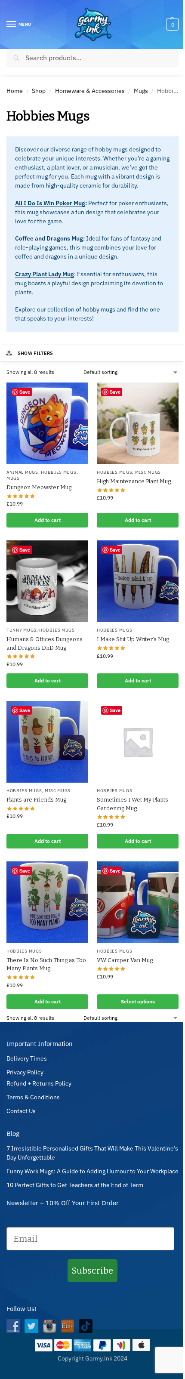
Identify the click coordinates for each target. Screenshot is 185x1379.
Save (24, 392)
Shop (39, 91)
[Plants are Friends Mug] (47, 742)
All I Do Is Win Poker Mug (50, 203)
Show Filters (35, 353)
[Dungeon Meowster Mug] (47, 423)
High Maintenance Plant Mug (134, 481)
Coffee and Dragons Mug (49, 238)
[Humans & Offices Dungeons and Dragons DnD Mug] (47, 581)
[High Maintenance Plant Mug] (138, 423)
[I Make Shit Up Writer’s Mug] (138, 581)
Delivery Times (26, 1058)
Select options (138, 1001)
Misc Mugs (148, 472)
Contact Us (21, 1111)
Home (14, 91)
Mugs (141, 91)
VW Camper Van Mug (125, 960)
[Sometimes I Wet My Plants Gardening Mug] (138, 742)
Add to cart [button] (47, 520)
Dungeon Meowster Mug (38, 487)
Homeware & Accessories (90, 91)
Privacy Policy (24, 1072)
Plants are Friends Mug (36, 799)
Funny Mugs (21, 630)
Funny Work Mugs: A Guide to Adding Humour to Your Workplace (92, 1171)
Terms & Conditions (33, 1097)
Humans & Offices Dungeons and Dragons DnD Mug (44, 643)
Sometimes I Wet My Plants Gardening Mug (132, 803)
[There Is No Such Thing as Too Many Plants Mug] (47, 902)
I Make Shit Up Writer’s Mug (133, 639)
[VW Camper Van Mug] (138, 902)
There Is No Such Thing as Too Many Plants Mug (46, 964)
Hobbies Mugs (58, 472)
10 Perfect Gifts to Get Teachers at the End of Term (74, 1185)
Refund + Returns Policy (38, 1083)
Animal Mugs (22, 472)
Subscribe (92, 1270)
